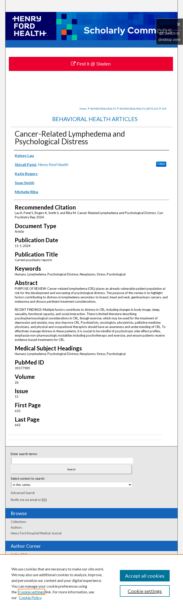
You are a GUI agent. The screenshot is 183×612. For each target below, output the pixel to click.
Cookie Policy (30, 597)
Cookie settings (31, 592)
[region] (91, 583)
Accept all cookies (144, 576)
